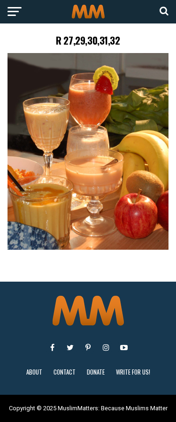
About (34, 372)
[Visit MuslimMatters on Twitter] (70, 347)
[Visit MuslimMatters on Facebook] (53, 347)
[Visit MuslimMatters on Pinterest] (88, 347)
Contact (65, 372)
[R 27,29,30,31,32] (88, 247)
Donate (96, 372)
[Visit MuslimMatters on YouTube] (124, 347)
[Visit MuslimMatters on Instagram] (106, 347)
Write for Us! (133, 372)
